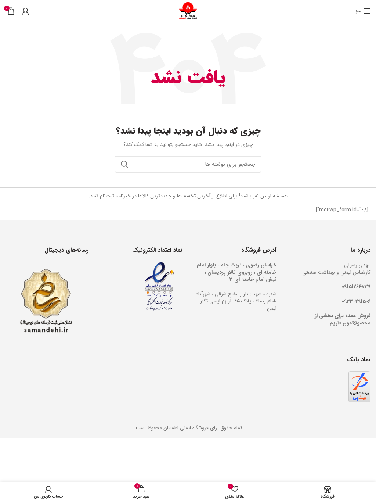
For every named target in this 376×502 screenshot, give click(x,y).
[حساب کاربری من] (25, 11)
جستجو (124, 164)
